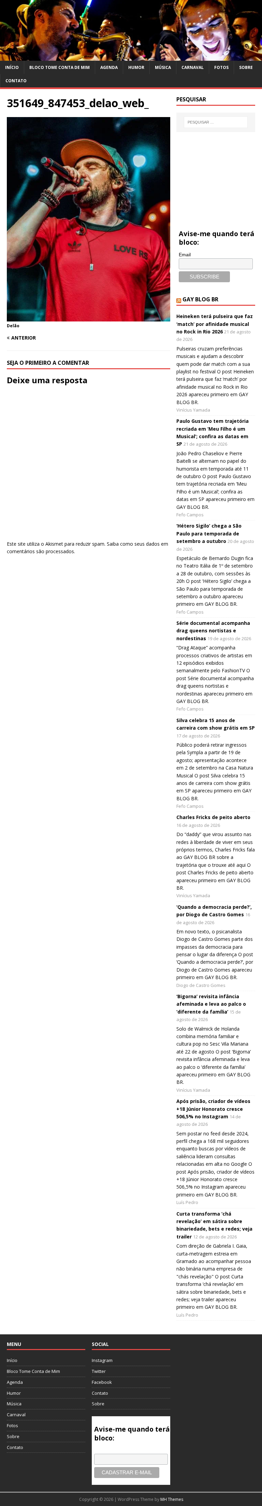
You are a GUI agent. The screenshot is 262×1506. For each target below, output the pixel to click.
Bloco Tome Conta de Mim (59, 67)
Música (163, 67)
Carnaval (192, 67)
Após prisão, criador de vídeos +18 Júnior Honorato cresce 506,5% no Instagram (213, 1109)
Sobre (246, 67)
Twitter (99, 1371)
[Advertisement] (215, 173)
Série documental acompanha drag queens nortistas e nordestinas (213, 631)
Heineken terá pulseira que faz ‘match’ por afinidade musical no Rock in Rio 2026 (214, 324)
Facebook (102, 1382)
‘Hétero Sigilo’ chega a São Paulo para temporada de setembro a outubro (209, 533)
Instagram (102, 1360)
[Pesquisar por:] (215, 122)
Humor (136, 67)
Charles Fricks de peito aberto (213, 817)
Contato (16, 81)
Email (185, 254)
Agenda (109, 67)
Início (12, 67)
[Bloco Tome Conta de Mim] (131, 56)
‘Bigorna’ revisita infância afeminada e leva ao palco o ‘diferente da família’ (211, 1004)
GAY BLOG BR (200, 299)
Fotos (221, 67)
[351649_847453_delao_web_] (88, 317)
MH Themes (171, 1499)
